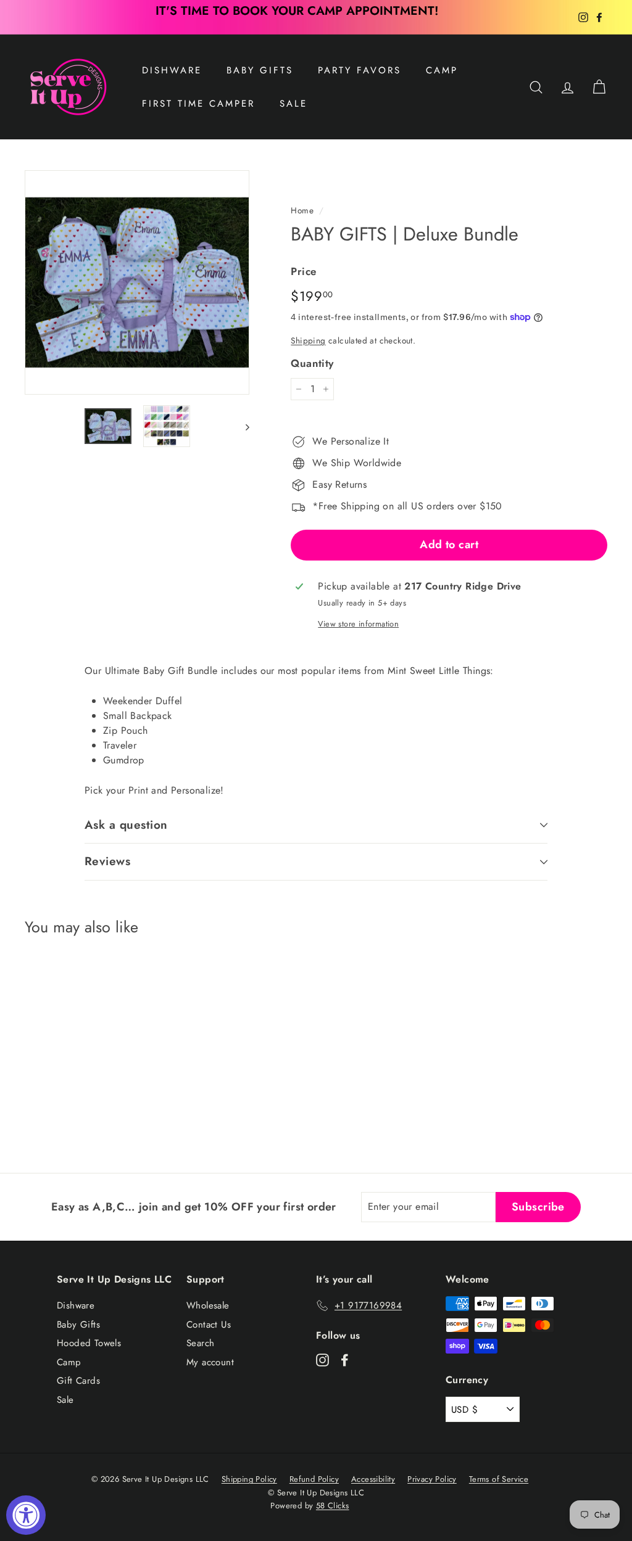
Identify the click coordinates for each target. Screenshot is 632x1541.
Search (200, 1343)
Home (302, 210)
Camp (442, 70)
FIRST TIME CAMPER (198, 103)
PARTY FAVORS (359, 70)
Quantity (312, 363)
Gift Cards (78, 1380)
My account (210, 1362)
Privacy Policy (432, 1479)
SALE (293, 103)
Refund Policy (314, 1479)
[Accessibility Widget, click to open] (26, 1515)
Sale (65, 1400)
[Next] (241, 426)
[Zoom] (137, 282)
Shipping (308, 340)
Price (303, 271)
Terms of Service (498, 1479)
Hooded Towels (89, 1343)
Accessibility (373, 1479)
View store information (358, 624)
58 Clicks (332, 1505)
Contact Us (208, 1324)
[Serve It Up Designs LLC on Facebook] (344, 1359)
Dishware (172, 70)
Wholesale (208, 1305)
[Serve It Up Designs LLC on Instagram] (322, 1359)
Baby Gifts (260, 70)
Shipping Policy (249, 1479)
